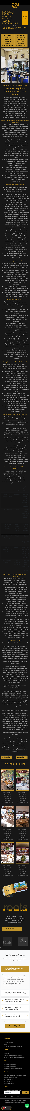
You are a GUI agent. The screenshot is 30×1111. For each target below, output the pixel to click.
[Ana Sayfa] (2, 1100)
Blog (20, 1100)
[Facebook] (12, 1096)
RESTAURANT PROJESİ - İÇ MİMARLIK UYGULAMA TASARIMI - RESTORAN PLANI (7, 40)
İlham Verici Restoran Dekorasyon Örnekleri (13, 1068)
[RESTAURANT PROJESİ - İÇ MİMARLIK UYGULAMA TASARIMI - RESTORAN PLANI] (15, 66)
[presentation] (0, 947)
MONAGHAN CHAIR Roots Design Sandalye (13, 1055)
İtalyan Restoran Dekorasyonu (10, 1064)
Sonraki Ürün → (21, 757)
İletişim (24, 1100)
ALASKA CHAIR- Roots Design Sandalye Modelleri (14, 1057)
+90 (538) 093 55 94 (8, 1079)
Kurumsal (7, 1100)
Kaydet (25, 1092)
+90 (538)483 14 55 (8, 1081)
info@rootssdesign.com (9, 1083)
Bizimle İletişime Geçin (16, 1026)
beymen (5, 1044)
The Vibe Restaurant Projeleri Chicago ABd (13, 1046)
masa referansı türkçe (8, 1042)
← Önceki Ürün (6, 757)
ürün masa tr (6, 1053)
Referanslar (13, 1100)
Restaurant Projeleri (12, 25)
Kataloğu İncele (10, 929)
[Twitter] (5, 1096)
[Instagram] (18, 1096)
